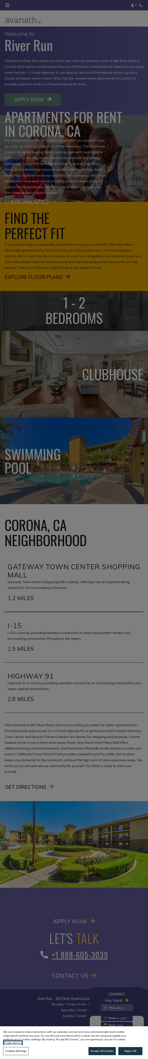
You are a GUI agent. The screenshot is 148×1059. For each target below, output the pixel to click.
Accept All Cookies (102, 1050)
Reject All (130, 1050)
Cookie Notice (13, 1043)
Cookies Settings (15, 1050)
